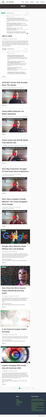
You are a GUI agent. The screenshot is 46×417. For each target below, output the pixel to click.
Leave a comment (18, 116)
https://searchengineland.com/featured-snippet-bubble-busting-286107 (13, 341)
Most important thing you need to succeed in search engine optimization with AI (38, 400)
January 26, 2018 (11, 174)
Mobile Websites (19, 402)
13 (33, 388)
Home (18, 399)
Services (18, 400)
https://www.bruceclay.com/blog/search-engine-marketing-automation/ (13, 304)
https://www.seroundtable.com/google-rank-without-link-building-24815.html (14, 260)
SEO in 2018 (7, 36)
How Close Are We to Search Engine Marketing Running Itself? (14, 290)
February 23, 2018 (11, 116)
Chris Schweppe (5, 116)
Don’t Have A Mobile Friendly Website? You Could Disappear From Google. (14, 201)
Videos (18, 403)
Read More (3, 76)
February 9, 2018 (11, 145)
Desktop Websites (20, 401)
